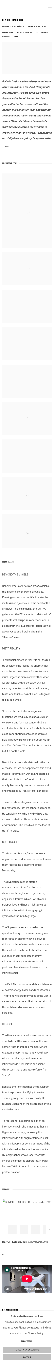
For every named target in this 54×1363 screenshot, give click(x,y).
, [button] (12, 1229)
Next (50, 1231)
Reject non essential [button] (27, 1350)
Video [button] (16, 36)
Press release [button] (42, 32)
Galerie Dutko (22, 7)
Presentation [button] (7, 32)
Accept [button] (27, 1357)
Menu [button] (50, 7)
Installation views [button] (24, 32)
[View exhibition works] (27, 48)
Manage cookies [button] (27, 1341)
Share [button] (6, 146)
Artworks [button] (6, 36)
